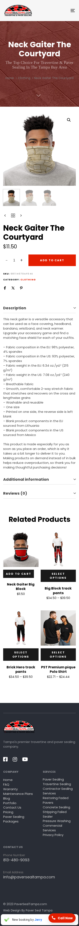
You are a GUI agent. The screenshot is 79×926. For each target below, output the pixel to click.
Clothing (24, 78)
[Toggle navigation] (63, 10)
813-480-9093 (16, 860)
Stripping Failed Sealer (55, 814)
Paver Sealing (53, 779)
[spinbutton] (14, 260)
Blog (6, 798)
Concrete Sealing (56, 807)
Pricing (8, 812)
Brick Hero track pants (21, 669)
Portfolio (9, 803)
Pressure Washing (57, 821)
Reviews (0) (15, 493)
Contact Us (12, 807)
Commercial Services (52, 827)
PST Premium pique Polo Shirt (58, 669)
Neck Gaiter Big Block (21, 586)
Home (9, 78)
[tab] (39, 308)
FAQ (6, 784)
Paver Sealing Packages (13, 819)
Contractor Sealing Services (58, 790)
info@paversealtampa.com (29, 877)
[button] (69, 120)
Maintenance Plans (18, 793)
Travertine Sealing (57, 784)
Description (14, 308)
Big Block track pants (58, 590)
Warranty (10, 789)
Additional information (26, 479)
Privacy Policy (53, 835)
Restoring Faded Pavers (55, 800)
